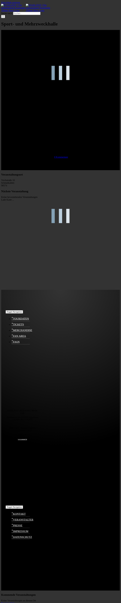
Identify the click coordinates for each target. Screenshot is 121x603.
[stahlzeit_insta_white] (20, 406)
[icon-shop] (20, 502)
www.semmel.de (22, 439)
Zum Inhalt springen (10, 2)
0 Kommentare (61, 157)
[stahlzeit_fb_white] (20, 376)
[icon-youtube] (20, 472)
